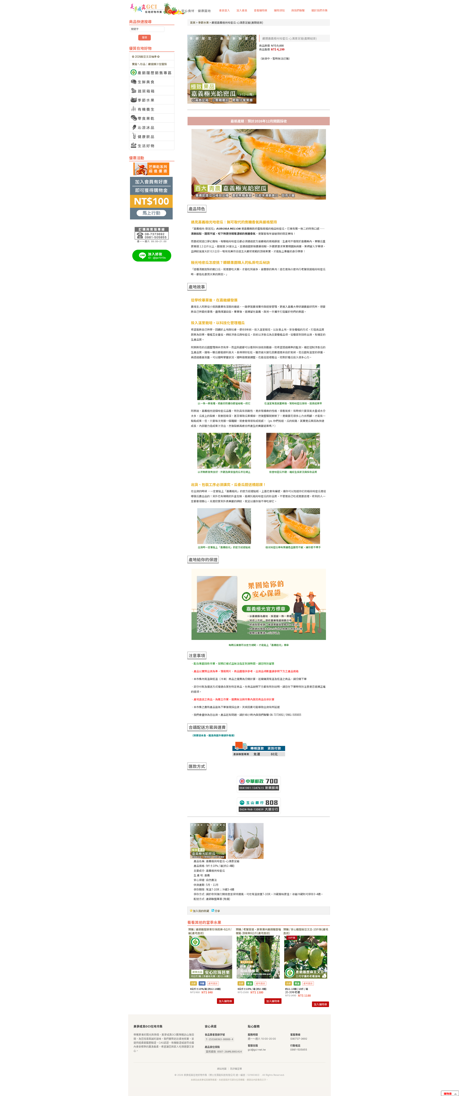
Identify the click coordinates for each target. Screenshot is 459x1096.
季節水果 (203, 22)
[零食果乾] (151, 117)
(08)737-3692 (298, 1038)
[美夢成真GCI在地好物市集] (170, 7)
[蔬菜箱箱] (151, 90)
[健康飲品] (151, 136)
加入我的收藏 (201, 911)
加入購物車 (225, 1001)
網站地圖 (221, 1068)
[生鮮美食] (151, 81)
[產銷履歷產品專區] (151, 72)
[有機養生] (151, 108)
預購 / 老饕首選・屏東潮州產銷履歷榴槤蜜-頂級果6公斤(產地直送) (258, 931)
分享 (217, 911)
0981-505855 (298, 1049)
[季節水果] (151, 99)
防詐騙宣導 (236, 1068)
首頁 (192, 22)
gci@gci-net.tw (257, 1049)
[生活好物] (151, 145)
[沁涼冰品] (151, 127)
